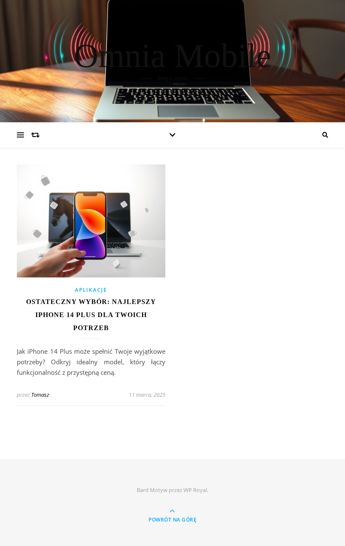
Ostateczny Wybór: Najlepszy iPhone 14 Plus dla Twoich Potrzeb (91, 314)
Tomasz (40, 394)
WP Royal (195, 490)
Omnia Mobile (172, 56)
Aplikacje (91, 289)
